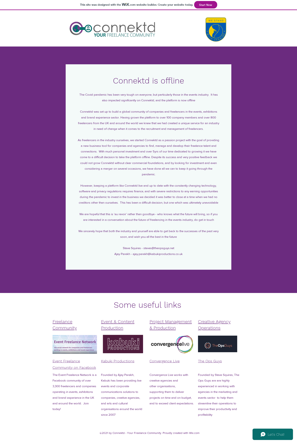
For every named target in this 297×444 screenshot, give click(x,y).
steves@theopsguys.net (158, 248)
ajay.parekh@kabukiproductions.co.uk (158, 254)
